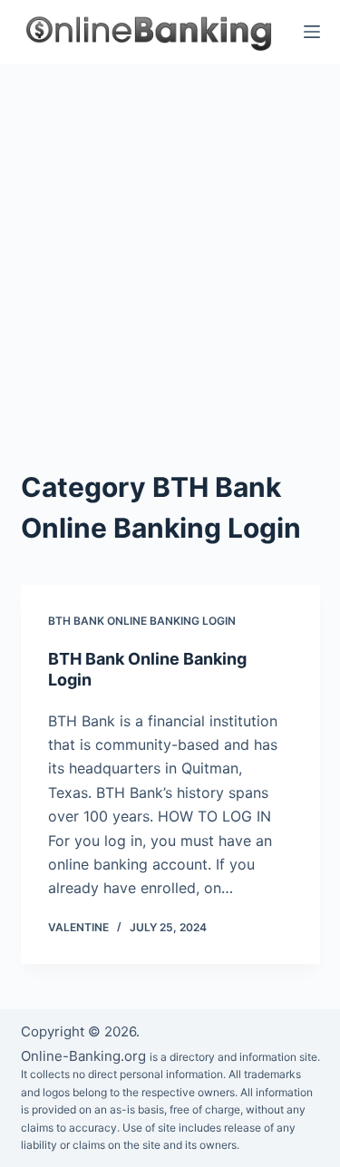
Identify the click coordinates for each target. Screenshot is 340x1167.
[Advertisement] (170, 243)
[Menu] (312, 32)
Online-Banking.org (83, 1056)
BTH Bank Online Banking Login (142, 620)
